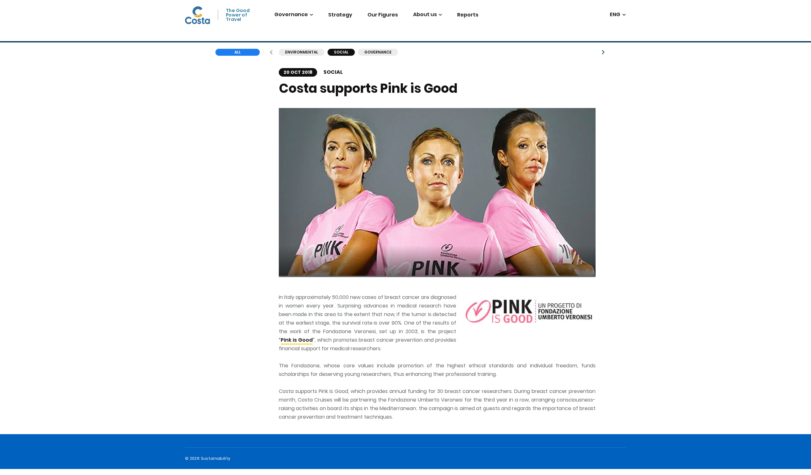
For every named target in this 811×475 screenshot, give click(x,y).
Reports (467, 14)
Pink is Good (297, 340)
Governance (291, 14)
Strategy (340, 14)
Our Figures (382, 14)
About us (425, 14)
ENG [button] (615, 14)
